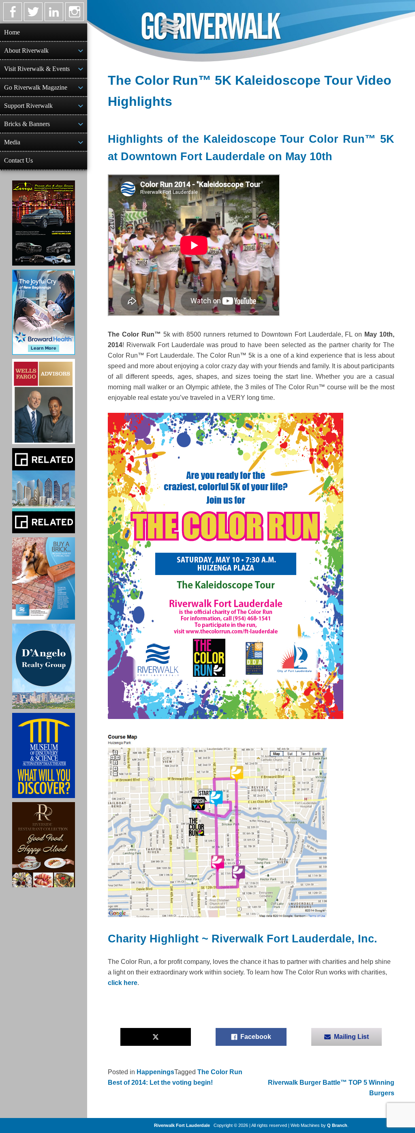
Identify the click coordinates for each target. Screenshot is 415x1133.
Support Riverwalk (28, 105)
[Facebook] (12, 11)
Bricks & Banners (27, 123)
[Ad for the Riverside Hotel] (43, 844)
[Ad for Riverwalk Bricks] (43, 578)
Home (12, 32)
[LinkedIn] (54, 11)
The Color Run (219, 1072)
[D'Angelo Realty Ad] (43, 666)
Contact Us (18, 160)
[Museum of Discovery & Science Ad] (43, 755)
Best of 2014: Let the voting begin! (160, 1082)
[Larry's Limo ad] (43, 223)
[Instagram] (74, 11)
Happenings (155, 1072)
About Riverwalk (26, 50)
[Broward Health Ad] (43, 312)
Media (12, 142)
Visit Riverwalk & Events (37, 68)
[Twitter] (33, 11)
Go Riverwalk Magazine (35, 87)
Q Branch (337, 1125)
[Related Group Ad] (43, 490)
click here (122, 982)
